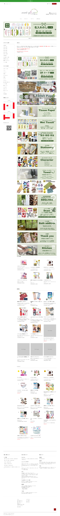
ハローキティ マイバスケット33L (22, 390)
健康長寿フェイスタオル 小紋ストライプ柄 (36, 302)
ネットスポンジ (19, 377)
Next (55, 29)
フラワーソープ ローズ (21, 266)
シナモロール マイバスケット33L (35, 435)
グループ (32, 18)
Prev (4, 29)
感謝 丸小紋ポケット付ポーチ (21, 301)
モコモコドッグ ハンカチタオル (49, 267)
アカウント (49, 3)
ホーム (21, 18)
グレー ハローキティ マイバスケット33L (36, 419)
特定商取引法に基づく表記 (20, 504)
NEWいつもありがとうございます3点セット (37, 280)
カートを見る (28, 500)
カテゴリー (25, 18)
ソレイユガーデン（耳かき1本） (35, 267)
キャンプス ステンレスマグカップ (49, 338)
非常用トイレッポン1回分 (34, 390)
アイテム (55, 3)
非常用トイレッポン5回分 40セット (49, 405)
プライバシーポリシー (20, 505)
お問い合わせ (38, 18)
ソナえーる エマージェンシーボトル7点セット (37, 317)
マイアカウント (28, 499)
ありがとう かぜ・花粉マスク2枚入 (49, 301)
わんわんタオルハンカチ (21, 405)
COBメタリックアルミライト (35, 356)
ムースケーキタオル (33, 377)
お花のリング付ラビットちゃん (21, 435)
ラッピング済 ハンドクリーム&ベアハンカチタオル (50, 420)
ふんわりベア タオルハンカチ (35, 405)
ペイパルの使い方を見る (25, 469)
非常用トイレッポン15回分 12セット (23, 418)
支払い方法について (19, 500)
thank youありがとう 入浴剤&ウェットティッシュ (50, 392)
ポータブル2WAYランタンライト (48, 356)
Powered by (4, 514)
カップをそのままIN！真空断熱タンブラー (23, 357)
